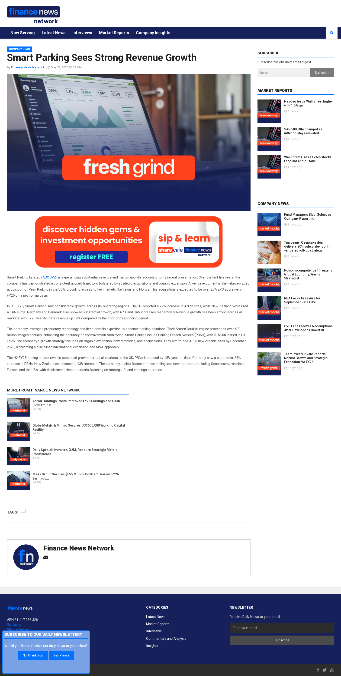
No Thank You (33, 655)
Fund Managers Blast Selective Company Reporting (307, 216)
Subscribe (322, 73)
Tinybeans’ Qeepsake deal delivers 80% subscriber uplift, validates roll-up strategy (307, 246)
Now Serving (22, 32)
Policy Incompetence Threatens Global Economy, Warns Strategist (308, 274)
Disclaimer (15, 625)
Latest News (53, 32)
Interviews (82, 32)
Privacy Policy (17, 630)
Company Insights (153, 32)
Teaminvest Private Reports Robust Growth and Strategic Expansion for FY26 (306, 358)
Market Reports (114, 32)
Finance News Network (78, 548)
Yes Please (61, 655)
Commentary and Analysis (166, 638)
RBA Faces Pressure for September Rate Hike (302, 300)
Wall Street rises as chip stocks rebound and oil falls (307, 159)
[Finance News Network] (33, 14)
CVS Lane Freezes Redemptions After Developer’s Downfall (308, 328)
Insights (152, 646)
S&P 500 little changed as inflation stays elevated (303, 131)
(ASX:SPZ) (49, 277)
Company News (19, 49)
